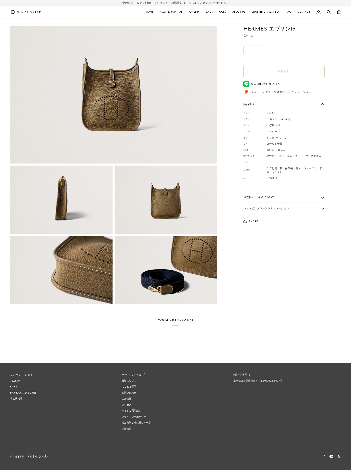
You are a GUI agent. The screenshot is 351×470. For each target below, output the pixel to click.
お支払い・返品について (259, 197)
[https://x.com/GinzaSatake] (339, 456)
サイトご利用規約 (131, 410)
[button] (194, 12)
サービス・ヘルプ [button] (133, 375)
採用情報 (126, 428)
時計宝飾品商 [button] (243, 375)
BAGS (13, 386)
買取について (129, 380)
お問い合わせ (129, 392)
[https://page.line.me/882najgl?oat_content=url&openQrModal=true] (331, 456)
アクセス (126, 404)
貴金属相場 (16, 398)
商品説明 (249, 104)
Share (253, 221)
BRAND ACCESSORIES (23, 392)
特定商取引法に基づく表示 (136, 422)
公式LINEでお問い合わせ (267, 84)
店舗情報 (126, 398)
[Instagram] (323, 456)
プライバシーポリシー (134, 416)
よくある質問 (129, 386)
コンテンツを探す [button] (21, 375)
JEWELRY (15, 380)
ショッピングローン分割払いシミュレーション (281, 92)
